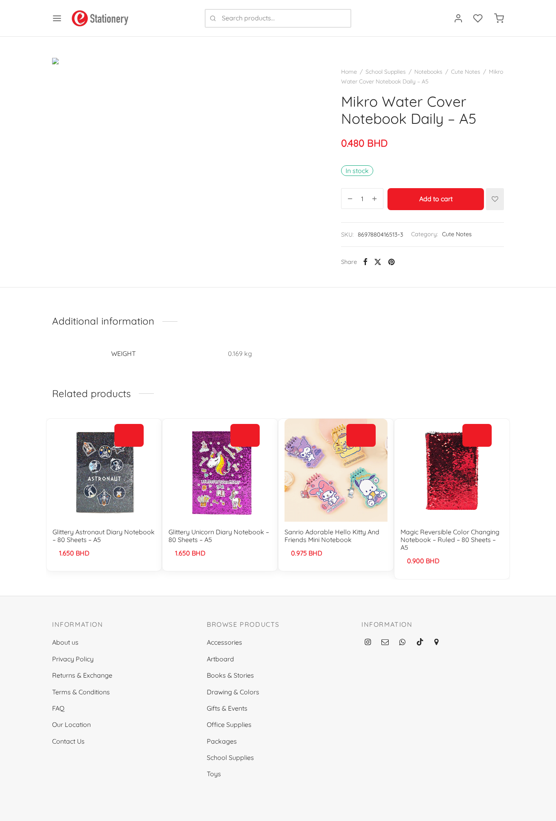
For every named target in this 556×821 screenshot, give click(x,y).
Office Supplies (229, 724)
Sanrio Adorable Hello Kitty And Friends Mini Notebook (332, 536)
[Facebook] (365, 262)
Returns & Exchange (82, 675)
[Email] (385, 642)
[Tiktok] (420, 642)
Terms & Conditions (81, 692)
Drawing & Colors (233, 692)
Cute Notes (465, 71)
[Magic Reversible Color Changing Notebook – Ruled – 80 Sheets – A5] (452, 470)
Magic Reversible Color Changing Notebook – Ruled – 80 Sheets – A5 (450, 539)
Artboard (220, 659)
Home (349, 71)
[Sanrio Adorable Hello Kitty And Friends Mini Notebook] (336, 470)
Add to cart (436, 199)
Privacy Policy (73, 659)
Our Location (71, 724)
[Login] (458, 18)
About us (65, 642)
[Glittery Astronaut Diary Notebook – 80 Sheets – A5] (104, 470)
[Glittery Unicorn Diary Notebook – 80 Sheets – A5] (220, 470)
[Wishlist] (478, 18)
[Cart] (499, 18)
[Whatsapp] (402, 642)
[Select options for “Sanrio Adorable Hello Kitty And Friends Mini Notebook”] (361, 435)
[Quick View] (129, 453)
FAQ (58, 708)
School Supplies (386, 71)
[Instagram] (367, 642)
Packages (222, 741)
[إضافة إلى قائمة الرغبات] (495, 199)
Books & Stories (230, 675)
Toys (214, 774)
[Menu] (57, 18)
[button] (129, 435)
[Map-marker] (436, 642)
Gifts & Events (227, 708)
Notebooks (428, 71)
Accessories (224, 642)
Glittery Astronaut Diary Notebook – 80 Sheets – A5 (104, 536)
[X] (378, 262)
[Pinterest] (391, 262)
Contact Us (68, 741)
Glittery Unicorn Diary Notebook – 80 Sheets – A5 (219, 536)
